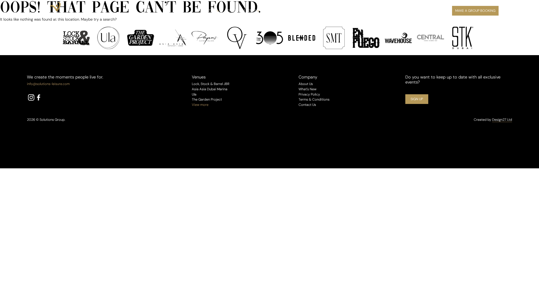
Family (297, 10)
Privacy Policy (309, 94)
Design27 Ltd (502, 119)
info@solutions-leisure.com (48, 84)
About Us (208, 10)
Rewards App (319, 10)
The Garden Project (207, 99)
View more (200, 104)
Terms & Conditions (314, 99)
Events (250, 10)
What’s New (275, 10)
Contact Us (307, 104)
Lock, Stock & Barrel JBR (210, 84)
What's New (307, 89)
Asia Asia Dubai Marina (209, 89)
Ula (194, 94)
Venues (231, 10)
